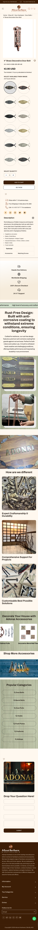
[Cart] (34, 8)
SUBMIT (19, 830)
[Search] (29, 8)
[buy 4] (18, 38)
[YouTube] (20, 917)
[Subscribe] (35, 912)
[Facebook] (5, 212)
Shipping (15, 72)
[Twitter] (20, 212)
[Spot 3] (25, 670)
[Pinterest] (24, 212)
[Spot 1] (18, 670)
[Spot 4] (13, 669)
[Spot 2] (28, 669)
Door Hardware (19, 15)
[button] (3, 9)
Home (5, 15)
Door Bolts (28, 15)
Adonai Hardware (20, 927)
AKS (32, 927)
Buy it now (19, 187)
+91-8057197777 (16, 207)
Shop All (10, 15)
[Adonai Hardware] (19, 8)
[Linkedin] (10, 917)
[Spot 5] (21, 670)
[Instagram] (13, 917)
